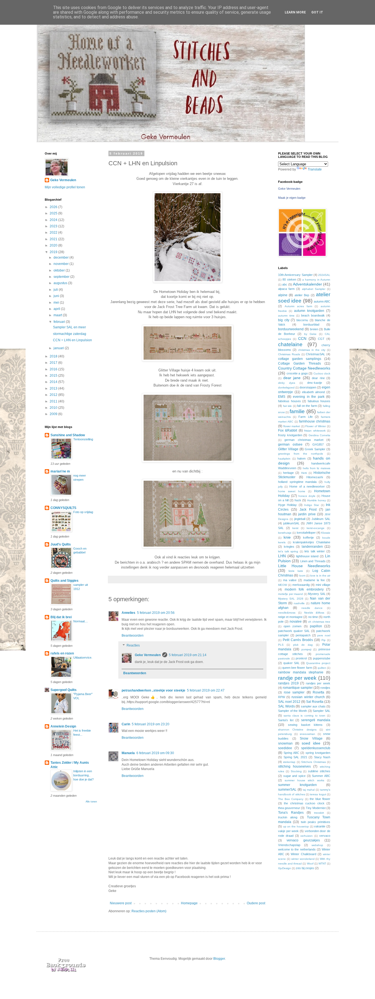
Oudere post (256, 903)
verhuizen (306, 835)
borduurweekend (291, 329)
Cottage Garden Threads (299, 363)
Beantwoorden (133, 635)
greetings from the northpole (300, 453)
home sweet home (291, 491)
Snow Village (311, 738)
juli (56, 290)
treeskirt (319, 812)
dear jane (292, 378)
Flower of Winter (315, 426)
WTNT (322, 863)
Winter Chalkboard (303, 854)
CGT (321, 338)
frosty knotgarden (290, 435)
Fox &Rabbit (287, 430)
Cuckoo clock (322, 373)
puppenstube (321, 658)
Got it (317, 12)
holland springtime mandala (297, 481)
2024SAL (324, 274)
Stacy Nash (322, 757)
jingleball (299, 519)
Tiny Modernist (316, 808)
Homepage (189, 903)
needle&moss (286, 612)
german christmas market (303, 439)
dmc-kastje (314, 382)
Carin (126, 724)
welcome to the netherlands (297, 849)
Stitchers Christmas (313, 761)
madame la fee (314, 580)
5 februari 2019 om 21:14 (187, 655)
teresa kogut (318, 794)
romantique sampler (298, 688)
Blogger (219, 959)
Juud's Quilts (61, 544)
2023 (54, 226)
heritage (288, 472)
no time (313, 617)
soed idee (311, 743)
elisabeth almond (313, 392)
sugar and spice (294, 775)
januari (59, 348)
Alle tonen (91, 801)
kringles (289, 546)
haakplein (284, 458)
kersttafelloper (306, 532)
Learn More (295, 12)
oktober (60, 270)
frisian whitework (314, 430)
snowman (285, 743)
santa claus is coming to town (304, 715)
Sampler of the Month (292, 710)
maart (58, 315)
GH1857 (318, 444)
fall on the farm (307, 405)
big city (283, 320)
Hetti (304, 472)
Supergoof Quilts (64, 690)
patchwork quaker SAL (294, 631)
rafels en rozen (62, 653)
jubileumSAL (291, 523)
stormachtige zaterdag (69, 334)
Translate (315, 169)
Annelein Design (63, 726)
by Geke (310, 333)
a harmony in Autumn (316, 279)
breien (314, 329)
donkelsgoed (286, 387)
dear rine (318, 378)
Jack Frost (308, 509)
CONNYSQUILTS (63, 508)
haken (301, 458)
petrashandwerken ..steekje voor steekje (153, 690)
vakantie (319, 826)
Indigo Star (311, 505)
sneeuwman (307, 733)
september (62, 277)
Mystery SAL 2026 (290, 598)
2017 (54, 363)
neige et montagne (290, 617)
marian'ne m (60, 471)
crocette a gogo (297, 373)
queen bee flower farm (297, 667)
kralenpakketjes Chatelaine (311, 542)
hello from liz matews (316, 468)
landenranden (312, 547)
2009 (54, 414)
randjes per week (318, 683)
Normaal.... (80, 621)
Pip (323, 640)
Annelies (128, 613)
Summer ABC (321, 775)
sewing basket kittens (305, 724)
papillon (316, 626)
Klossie (325, 532)
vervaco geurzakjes (303, 840)
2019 (54, 252)
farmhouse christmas (314, 421)
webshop (317, 845)
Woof (310, 863)
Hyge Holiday (287, 505)
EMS (281, 397)
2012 (54, 395)
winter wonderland (303, 858)
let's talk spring (288, 551)
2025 (54, 213)
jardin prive (306, 514)
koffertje (308, 537)
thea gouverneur (289, 808)
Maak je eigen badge (292, 197)
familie (297, 411)
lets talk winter (314, 551)
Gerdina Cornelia (320, 435)
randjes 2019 (288, 683)
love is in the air (320, 575)
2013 (54, 388)
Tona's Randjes (291, 813)
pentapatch (303, 635)
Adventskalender (307, 284)
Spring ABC (291, 752)
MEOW (282, 584)
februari (60, 322)
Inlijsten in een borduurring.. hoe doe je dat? (83, 775)
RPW (281, 697)
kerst (295, 528)
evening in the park (308, 397)
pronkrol (301, 658)
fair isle (287, 405)
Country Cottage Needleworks (304, 368)
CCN (302, 338)
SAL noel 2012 (289, 702)
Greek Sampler (315, 449)
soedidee (285, 748)
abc (284, 284)
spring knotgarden (318, 752)
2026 (54, 207)
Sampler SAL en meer (69, 327)
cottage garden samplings (299, 359)
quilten (322, 667)
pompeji (306, 649)
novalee (296, 621)
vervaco (324, 835)
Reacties (133, 645)
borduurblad (311, 324)
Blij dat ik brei (61, 617)
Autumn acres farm (298, 306)
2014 (54, 382)
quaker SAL (291, 663)
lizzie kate (296, 570)
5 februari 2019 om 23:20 (150, 724)
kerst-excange (315, 528)
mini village (323, 584)
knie (287, 537)
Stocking (296, 771)
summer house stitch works (304, 780)
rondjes (325, 687)
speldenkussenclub (315, 748)
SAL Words (286, 706)
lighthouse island (307, 556)
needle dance (312, 607)
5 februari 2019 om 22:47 (206, 690)
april (57, 309)
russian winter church (308, 697)
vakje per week (288, 831)
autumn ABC (322, 301)
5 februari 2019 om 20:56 (156, 613)
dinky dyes (286, 382)
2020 (54, 245)
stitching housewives (294, 766)
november (61, 264)
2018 (54, 356)
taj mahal (309, 789)
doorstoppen (308, 387)
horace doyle (306, 495)
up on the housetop (296, 826)
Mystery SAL (317, 593)
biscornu (302, 320)
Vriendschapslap (289, 845)
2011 (54, 401)
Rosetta (318, 692)
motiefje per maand (290, 593)
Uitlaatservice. (82, 657)
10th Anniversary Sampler (295, 274)
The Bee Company (290, 799)
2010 (54, 408)
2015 (54, 375)
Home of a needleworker (307, 486)
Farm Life (305, 416)
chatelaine (290, 344)
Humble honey (316, 500)
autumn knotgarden (309, 311)
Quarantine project (318, 663)
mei (57, 302)
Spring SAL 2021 (295, 757)
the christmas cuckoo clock (304, 803)
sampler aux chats (313, 706)
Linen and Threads (313, 561)
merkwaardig (301, 584)
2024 (54, 220)
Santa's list (285, 720)
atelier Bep (302, 295)
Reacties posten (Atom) (148, 911)
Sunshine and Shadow (68, 435)
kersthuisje (285, 532)
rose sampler (294, 692)
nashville (299, 603)
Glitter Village (288, 449)
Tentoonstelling (83, 439)
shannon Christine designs (297, 729)
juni (57, 296)
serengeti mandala (315, 720)
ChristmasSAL (315, 354)
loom (302, 575)
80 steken (289, 279)
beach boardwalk (313, 315)
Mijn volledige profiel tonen (65, 187)
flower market (291, 426)
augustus (61, 283)
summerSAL (287, 789)
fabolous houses (289, 401)
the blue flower (320, 799)
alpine (282, 295)
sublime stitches (319, 771)
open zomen (292, 626)
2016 (54, 369)
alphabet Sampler (313, 288)
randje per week (297, 678)
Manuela (128, 753)
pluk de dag (303, 644)
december (61, 257)
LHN (282, 556)
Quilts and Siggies (65, 581)
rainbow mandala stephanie (300, 672)
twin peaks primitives (316, 822)
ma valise (289, 580)
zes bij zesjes (305, 868)
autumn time (286, 315)
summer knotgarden (297, 785)
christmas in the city (311, 349)
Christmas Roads (289, 354)
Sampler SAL (321, 710)
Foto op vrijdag (83, 512)
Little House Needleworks (304, 566)
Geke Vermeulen (148, 655)
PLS (281, 644)
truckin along (287, 817)
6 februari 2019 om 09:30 (155, 753)
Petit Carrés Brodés (298, 640)
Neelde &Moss (314, 612)
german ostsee (290, 444)
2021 (54, 239)
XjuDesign (284, 868)
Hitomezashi (314, 477)
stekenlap (289, 761)
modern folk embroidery (304, 589)
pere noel (323, 635)
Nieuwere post (120, 903)
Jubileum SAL (321, 519)
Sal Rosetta (314, 702)
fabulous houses (319, 401)
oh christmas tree (319, 621)
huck (298, 500)
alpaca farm (286, 288)
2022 (54, 232)
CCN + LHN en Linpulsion (72, 340)
